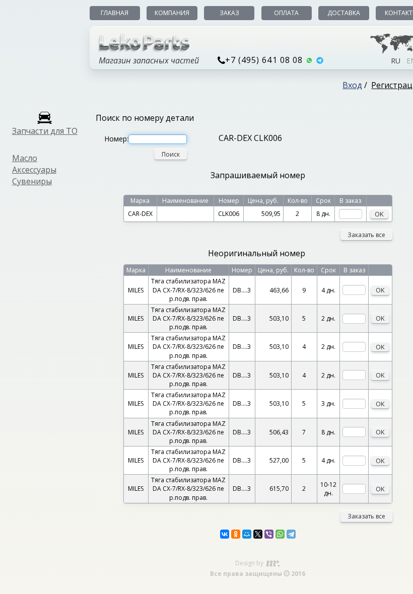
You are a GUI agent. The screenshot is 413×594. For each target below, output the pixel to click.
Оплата (286, 13)
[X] (257, 534)
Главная (114, 13)
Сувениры (32, 181)
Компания (172, 13)
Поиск (171, 154)
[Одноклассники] (235, 534)
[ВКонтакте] (224, 534)
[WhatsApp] (280, 534)
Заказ (229, 13)
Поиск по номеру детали (145, 117)
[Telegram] (291, 534)
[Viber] (268, 534)
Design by (250, 563)
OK (379, 213)
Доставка (343, 13)
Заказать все (366, 235)
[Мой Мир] (246, 534)
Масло (24, 158)
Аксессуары (34, 169)
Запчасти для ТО (45, 130)
